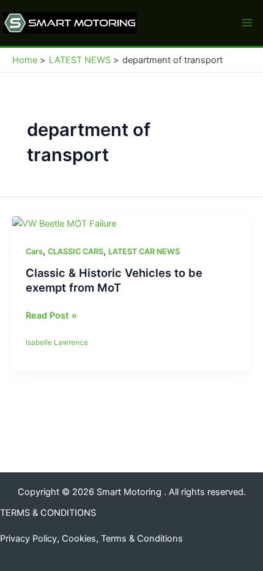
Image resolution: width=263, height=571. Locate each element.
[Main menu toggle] (247, 23)
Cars (34, 251)
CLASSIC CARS (75, 251)
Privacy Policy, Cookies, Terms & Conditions (91, 538)
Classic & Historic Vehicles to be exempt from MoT (114, 280)
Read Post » (51, 316)
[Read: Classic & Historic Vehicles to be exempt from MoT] (64, 223)
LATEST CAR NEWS (144, 251)
